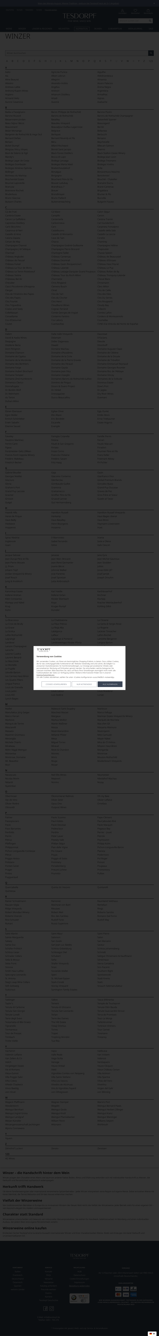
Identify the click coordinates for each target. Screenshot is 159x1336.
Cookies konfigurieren (56, 684)
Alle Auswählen (110, 684)
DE (154, 1334)
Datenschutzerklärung (45, 675)
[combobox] (152, 1334)
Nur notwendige (84, 684)
